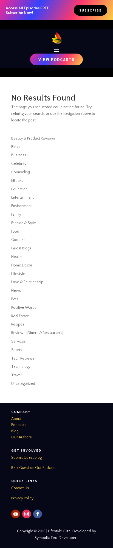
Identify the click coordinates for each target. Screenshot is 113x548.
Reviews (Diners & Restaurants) (37, 333)
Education (19, 189)
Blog (14, 431)
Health (16, 257)
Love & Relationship (27, 282)
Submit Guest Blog (26, 457)
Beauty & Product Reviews (33, 138)
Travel (16, 375)
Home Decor (21, 265)
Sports (16, 350)
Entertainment (22, 197)
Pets (14, 299)
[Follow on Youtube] (15, 514)
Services (18, 341)
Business (18, 155)
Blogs (15, 147)
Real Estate (20, 316)
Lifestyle (18, 274)
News (16, 290)
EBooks (17, 181)
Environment (21, 206)
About (16, 419)
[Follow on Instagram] (26, 514)
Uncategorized (23, 384)
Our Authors (21, 437)
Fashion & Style (23, 223)
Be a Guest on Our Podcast (33, 468)
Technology (20, 367)
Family (16, 214)
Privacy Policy (22, 498)
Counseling (20, 172)
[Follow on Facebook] (37, 514)
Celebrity (18, 164)
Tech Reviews (23, 358)
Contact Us (20, 488)
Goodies (18, 240)
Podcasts (18, 425)
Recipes (17, 324)
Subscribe (90, 10)
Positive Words (23, 307)
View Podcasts (56, 59)
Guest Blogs (21, 248)
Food (15, 231)
